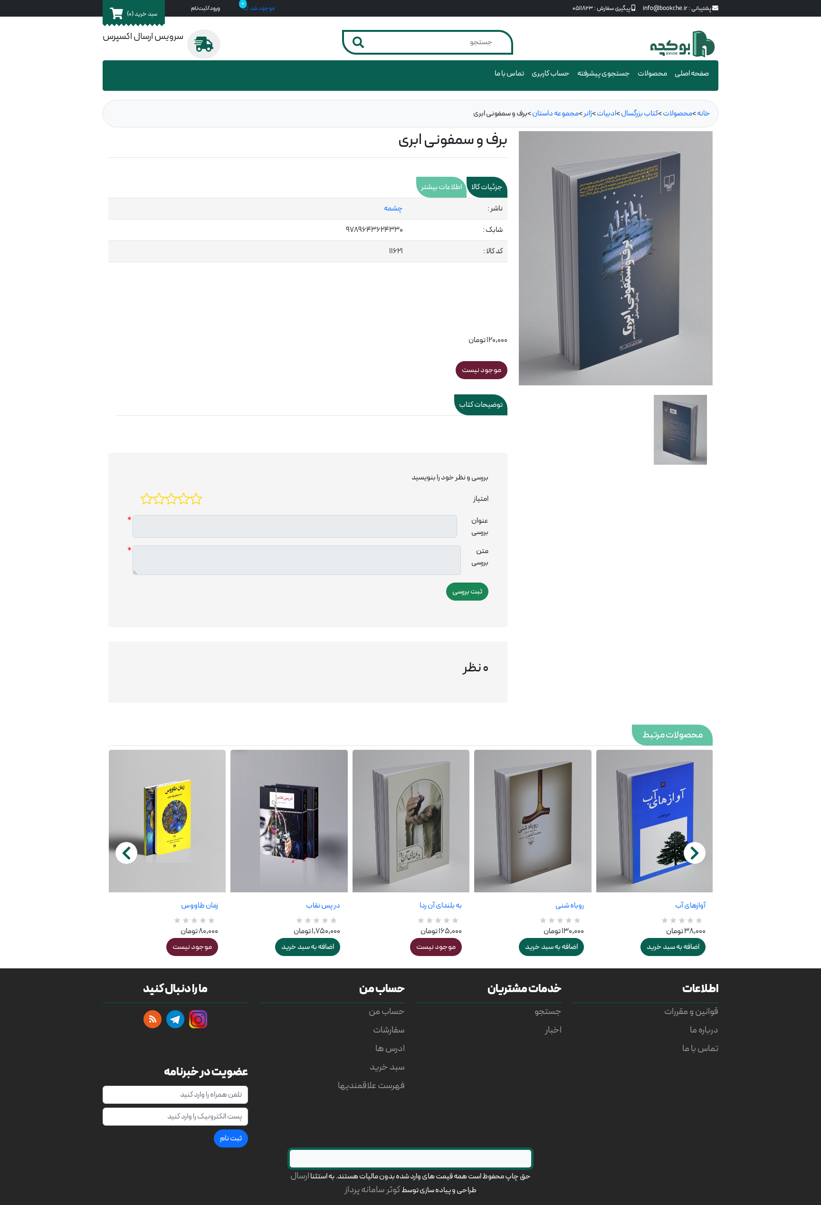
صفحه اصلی (692, 73)
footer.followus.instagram (198, 1019)
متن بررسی (479, 556)
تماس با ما (509, 73)
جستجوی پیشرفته (603, 73)
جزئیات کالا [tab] (487, 187)
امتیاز (480, 499)
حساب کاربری (551, 73)
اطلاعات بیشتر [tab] (441, 187)
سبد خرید (387, 1067)
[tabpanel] (307, 230)
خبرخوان (152, 1019)
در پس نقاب (323, 905)
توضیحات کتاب (481, 405)
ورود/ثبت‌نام (205, 8)
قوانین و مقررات (691, 1012)
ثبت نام (231, 1138)
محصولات (652, 73)
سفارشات (389, 1030)
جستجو (548, 1012)
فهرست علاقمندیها (371, 1086)
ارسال (299, 1176)
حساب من (387, 1012)
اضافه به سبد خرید (307, 947)
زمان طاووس (199, 905)
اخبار (553, 1030)
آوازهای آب (690, 905)
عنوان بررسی (479, 526)
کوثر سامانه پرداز (372, 1190)
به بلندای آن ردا (441, 905)
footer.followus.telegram (175, 1019)
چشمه (393, 208)
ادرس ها (390, 1049)
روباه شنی (569, 905)
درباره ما (704, 1030)
